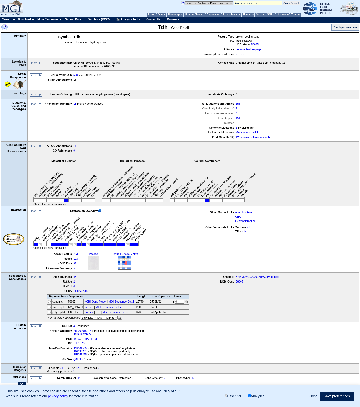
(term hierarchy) (82, 333)
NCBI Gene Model (95, 301)
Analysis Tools (130, 19)
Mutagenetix (243, 132)
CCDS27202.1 (81, 291)
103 (75, 258)
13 (74, 103)
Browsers (173, 19)
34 (61, 367)
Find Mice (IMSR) (99, 19)
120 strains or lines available (253, 137)
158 (238, 103)
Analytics (257, 396)
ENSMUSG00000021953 (251, 276)
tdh (248, 227)
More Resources (48, 19)
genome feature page (248, 49)
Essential (234, 396)
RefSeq (88, 307)
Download (24, 19)
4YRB (94, 338)
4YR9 (76, 338)
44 (78, 377)
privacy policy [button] (58, 396)
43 (74, 276)
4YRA (85, 338)
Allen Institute (243, 212)
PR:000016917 (82, 330)
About (4, 14)
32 (74, 263)
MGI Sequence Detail (121, 301)
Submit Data (73, 19)
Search (6, 19)
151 (238, 118)
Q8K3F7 (78, 359)
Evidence (273, 276)
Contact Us (153, 19)
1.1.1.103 (79, 343)
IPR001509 (80, 348)
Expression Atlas (245, 220)
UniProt (88, 312)
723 (75, 253)
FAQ (17, 14)
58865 (255, 44)
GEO (238, 216)
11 (74, 145)
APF (255, 132)
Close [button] (313, 396)
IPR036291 (80, 351)
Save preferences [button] (337, 396)
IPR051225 (80, 354)
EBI (98, 312)
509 (75, 75)
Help (11, 14)
